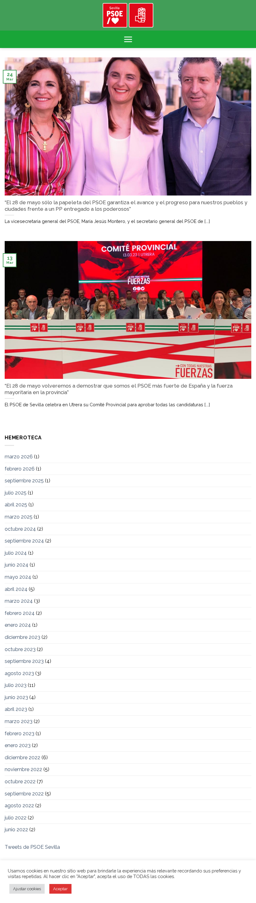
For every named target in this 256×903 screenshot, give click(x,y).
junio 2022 (16, 830)
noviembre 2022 (23, 769)
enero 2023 (18, 745)
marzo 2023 (18, 721)
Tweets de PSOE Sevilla (32, 847)
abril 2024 (16, 589)
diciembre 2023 (22, 637)
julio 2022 (16, 818)
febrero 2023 (19, 733)
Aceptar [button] (60, 888)
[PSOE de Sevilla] (128, 15)
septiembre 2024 (24, 541)
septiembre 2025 (24, 481)
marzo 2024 (19, 601)
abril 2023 (16, 709)
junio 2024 (16, 565)
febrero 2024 (20, 613)
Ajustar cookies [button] (27, 888)
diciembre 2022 (22, 758)
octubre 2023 (20, 649)
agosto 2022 (19, 806)
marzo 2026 (19, 457)
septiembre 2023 (24, 661)
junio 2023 (16, 697)
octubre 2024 (20, 529)
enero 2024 (18, 625)
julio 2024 (16, 553)
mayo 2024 (18, 577)
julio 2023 (16, 685)
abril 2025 (16, 505)
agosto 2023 (19, 673)
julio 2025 (16, 493)
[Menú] (128, 39)
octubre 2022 (20, 782)
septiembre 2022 (24, 794)
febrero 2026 (20, 469)
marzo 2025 (18, 517)
